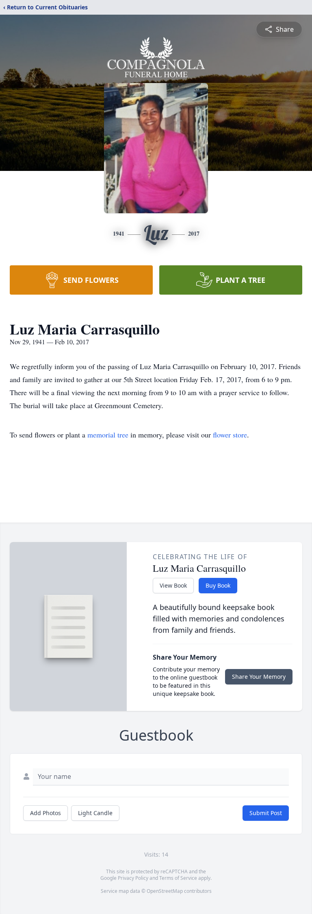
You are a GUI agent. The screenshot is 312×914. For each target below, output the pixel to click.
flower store (230, 435)
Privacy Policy (133, 878)
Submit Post (265, 813)
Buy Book (218, 585)
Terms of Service (178, 878)
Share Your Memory (259, 676)
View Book (173, 585)
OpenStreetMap (165, 891)
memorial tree (107, 435)
